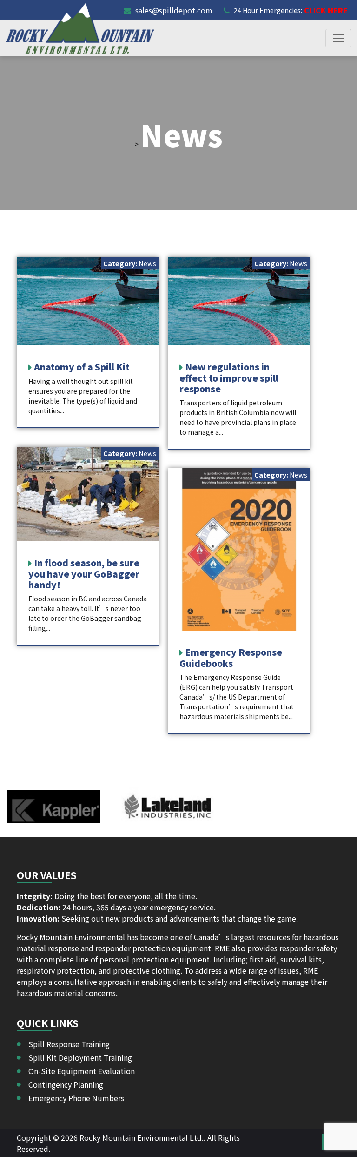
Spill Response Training (69, 1043)
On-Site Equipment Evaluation (81, 1070)
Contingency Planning (65, 1084)
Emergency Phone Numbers (76, 1097)
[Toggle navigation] (338, 38)
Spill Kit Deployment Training (80, 1057)
